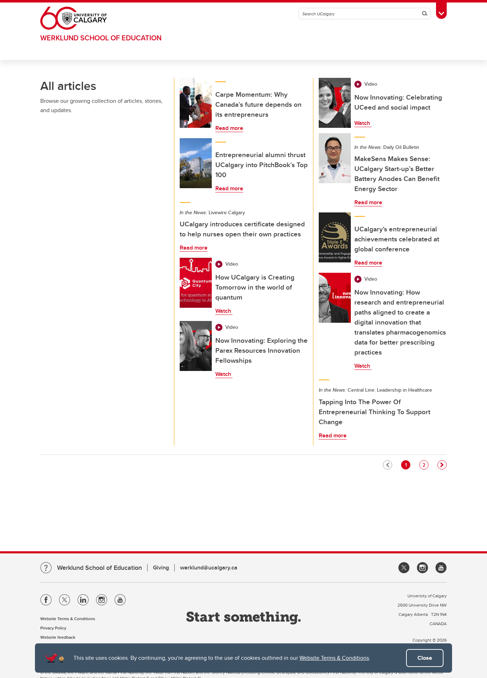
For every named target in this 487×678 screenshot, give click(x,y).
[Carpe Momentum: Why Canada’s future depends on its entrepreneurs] (196, 103)
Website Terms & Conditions (334, 658)
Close (424, 658)
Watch (223, 311)
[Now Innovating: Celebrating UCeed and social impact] (335, 103)
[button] (442, 464)
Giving (161, 567)
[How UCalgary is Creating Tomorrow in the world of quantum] (196, 283)
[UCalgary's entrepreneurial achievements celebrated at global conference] (335, 237)
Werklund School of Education (101, 37)
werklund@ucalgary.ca (208, 567)
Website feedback (57, 637)
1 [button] (407, 464)
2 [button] (425, 464)
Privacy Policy (53, 628)
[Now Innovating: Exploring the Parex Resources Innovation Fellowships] (196, 346)
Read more (229, 128)
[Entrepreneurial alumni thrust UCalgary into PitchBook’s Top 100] (196, 163)
